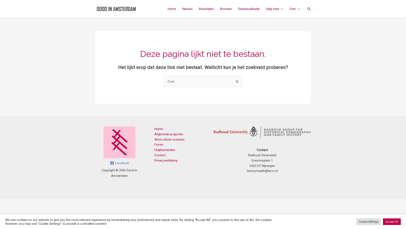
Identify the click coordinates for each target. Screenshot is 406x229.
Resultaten (206, 9)
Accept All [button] (391, 221)
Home (172, 9)
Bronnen (226, 9)
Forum (158, 145)
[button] (281, 8)
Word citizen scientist (169, 139)
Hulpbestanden (164, 150)
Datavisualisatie (249, 9)
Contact (160, 155)
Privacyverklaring (165, 160)
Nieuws (187, 9)
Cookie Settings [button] (368, 221)
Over (292, 9)
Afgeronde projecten (168, 134)
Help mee (272, 9)
